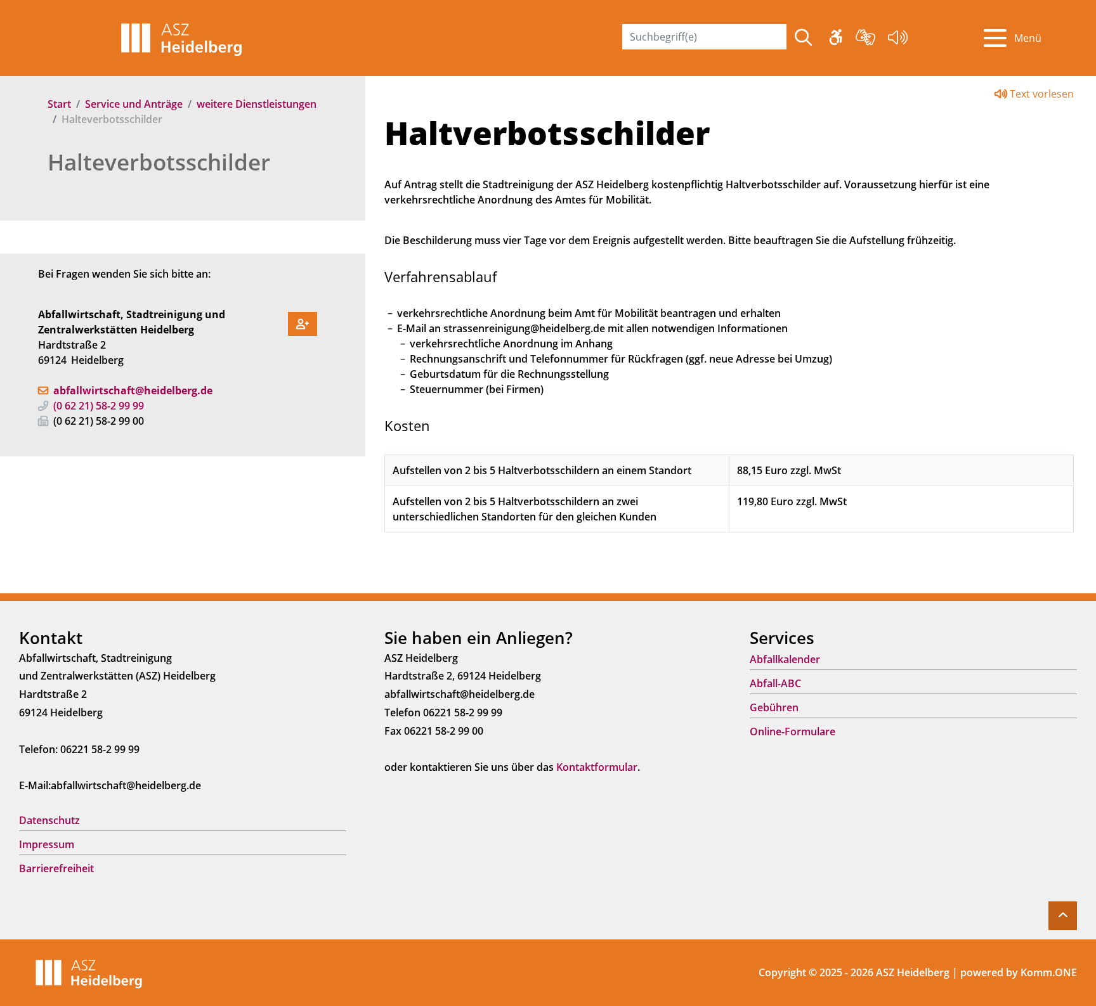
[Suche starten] (803, 38)
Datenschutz (49, 820)
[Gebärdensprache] (865, 39)
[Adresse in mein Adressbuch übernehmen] (302, 321)
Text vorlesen (1040, 94)
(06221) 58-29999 (98, 406)
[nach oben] (1062, 915)
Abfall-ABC (775, 683)
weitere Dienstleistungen (256, 104)
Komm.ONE (1049, 972)
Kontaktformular (596, 767)
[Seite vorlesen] (898, 39)
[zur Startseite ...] (89, 972)
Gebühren (774, 707)
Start (59, 104)
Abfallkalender (785, 659)
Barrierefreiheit (56, 868)
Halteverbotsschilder (159, 162)
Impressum (46, 844)
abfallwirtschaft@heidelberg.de (132, 390)
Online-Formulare (792, 731)
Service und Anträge (134, 104)
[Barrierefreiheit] (836, 39)
